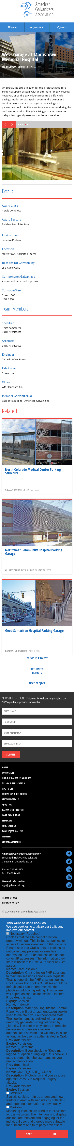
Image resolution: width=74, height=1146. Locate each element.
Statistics (16, 1093)
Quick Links (38, 27)
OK (54, 1134)
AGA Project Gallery (12, 831)
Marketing (16, 1107)
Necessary (25, 933)
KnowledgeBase (10, 799)
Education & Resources (14, 794)
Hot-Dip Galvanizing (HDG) (16, 778)
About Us (7, 804)
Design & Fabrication (13, 783)
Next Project (37, 683)
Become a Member (11, 842)
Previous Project (37, 658)
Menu (13, 27)
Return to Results (37, 671)
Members (6, 836)
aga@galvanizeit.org (13, 885)
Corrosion (8, 772)
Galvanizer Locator (12, 810)
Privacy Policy (10, 903)
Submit (10, 754)
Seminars (7, 820)
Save (29, 1134)
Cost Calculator (11, 815)
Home (5, 767)
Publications (9, 826)
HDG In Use (7, 788)
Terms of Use (9, 897)
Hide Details (11, 1135)
